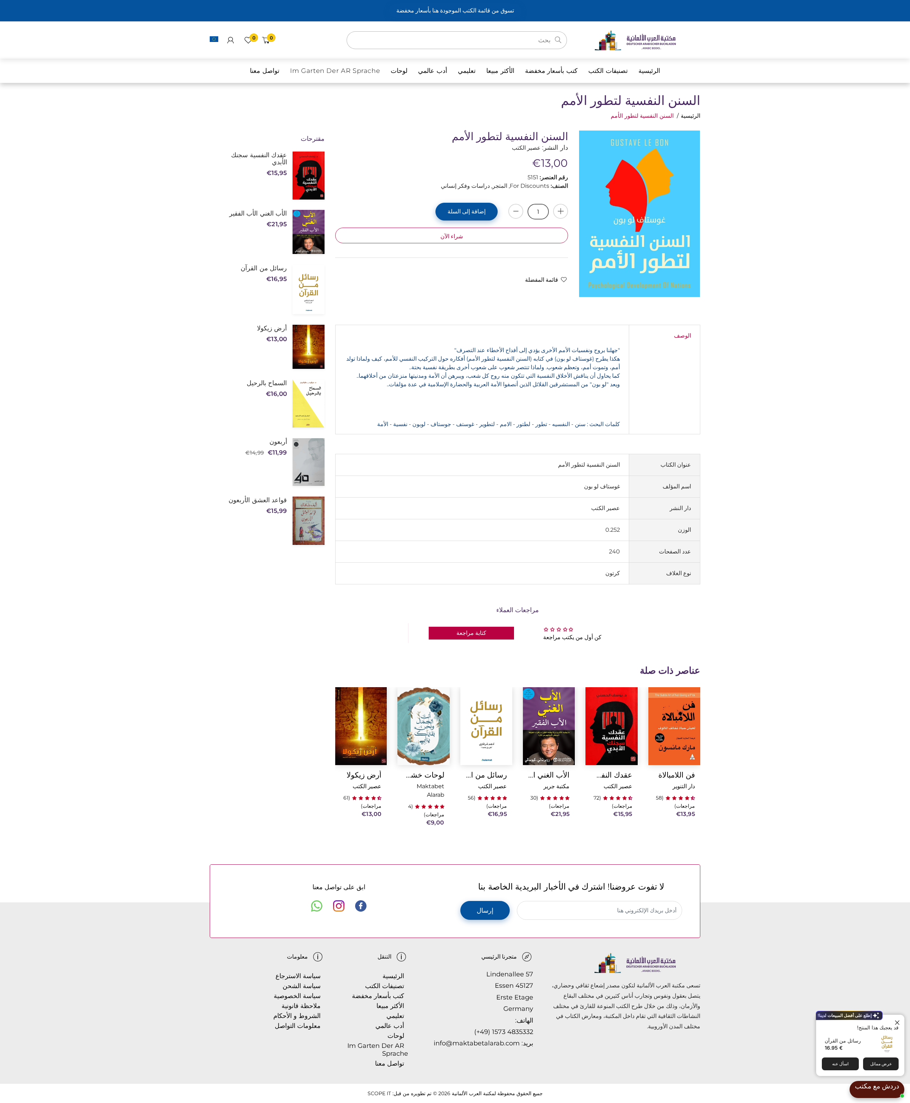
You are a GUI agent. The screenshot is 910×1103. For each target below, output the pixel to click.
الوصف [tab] (682, 335)
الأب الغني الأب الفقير (548, 774)
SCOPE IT (379, 1093)
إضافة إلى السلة (467, 211)
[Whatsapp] (316, 906)
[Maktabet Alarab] (647, 39)
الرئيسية (690, 115)
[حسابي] (230, 40)
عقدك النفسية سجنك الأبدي (611, 774)
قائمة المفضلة (541, 279)
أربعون (278, 441)
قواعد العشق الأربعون (258, 500)
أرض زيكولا (364, 774)
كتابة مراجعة (471, 633)
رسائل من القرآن (843, 1041)
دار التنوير (684, 786)
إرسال (485, 910)
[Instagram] (338, 906)
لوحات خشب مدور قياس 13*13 (423, 774)
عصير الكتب (618, 786)
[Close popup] (898, 1021)
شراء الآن (451, 236)
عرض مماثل (881, 1063)
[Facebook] (360, 906)
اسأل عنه (840, 1063)
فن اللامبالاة (676, 774)
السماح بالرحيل (267, 383)
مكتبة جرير (556, 786)
